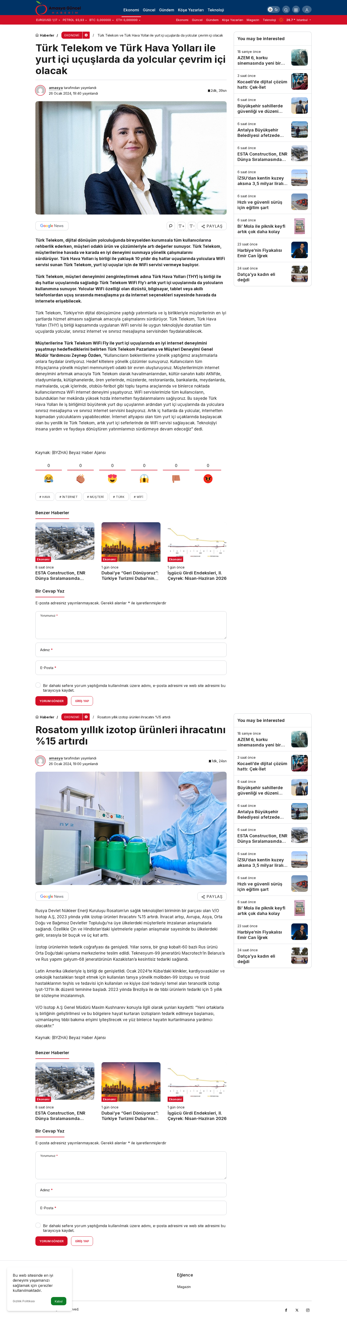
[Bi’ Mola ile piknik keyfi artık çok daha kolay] (272, 226)
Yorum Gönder (51, 701)
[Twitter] (297, 1309)
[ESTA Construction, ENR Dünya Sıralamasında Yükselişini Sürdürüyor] (64, 551)
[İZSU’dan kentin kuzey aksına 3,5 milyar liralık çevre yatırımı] (272, 178)
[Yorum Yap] (171, 226)
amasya (56, 87)
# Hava (44, 497)
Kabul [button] (59, 1301)
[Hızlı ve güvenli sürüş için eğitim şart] (272, 202)
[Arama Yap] (286, 9)
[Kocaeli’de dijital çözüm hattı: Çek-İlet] (272, 81)
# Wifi (138, 497)
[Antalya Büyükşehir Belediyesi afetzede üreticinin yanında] (272, 130)
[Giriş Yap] (307, 9)
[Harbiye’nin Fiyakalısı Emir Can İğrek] (272, 250)
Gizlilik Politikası (24, 1301)
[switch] (273, 9)
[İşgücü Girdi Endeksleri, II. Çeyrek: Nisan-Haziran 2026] (197, 551)
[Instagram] (308, 1309)
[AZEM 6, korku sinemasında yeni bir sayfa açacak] (272, 57)
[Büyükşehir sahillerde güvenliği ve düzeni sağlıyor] (272, 106)
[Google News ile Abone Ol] (51, 225)
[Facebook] (286, 1309)
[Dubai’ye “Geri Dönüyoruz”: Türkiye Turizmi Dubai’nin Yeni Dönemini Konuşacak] (131, 551)
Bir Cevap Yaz (49, 591)
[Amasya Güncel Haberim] (59, 9)
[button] (296, 9)
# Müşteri (95, 497)
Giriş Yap (82, 701)
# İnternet (68, 497)
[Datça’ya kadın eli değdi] (272, 274)
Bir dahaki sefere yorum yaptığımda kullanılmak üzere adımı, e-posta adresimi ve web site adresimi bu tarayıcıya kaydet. (134, 688)
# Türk (119, 497)
